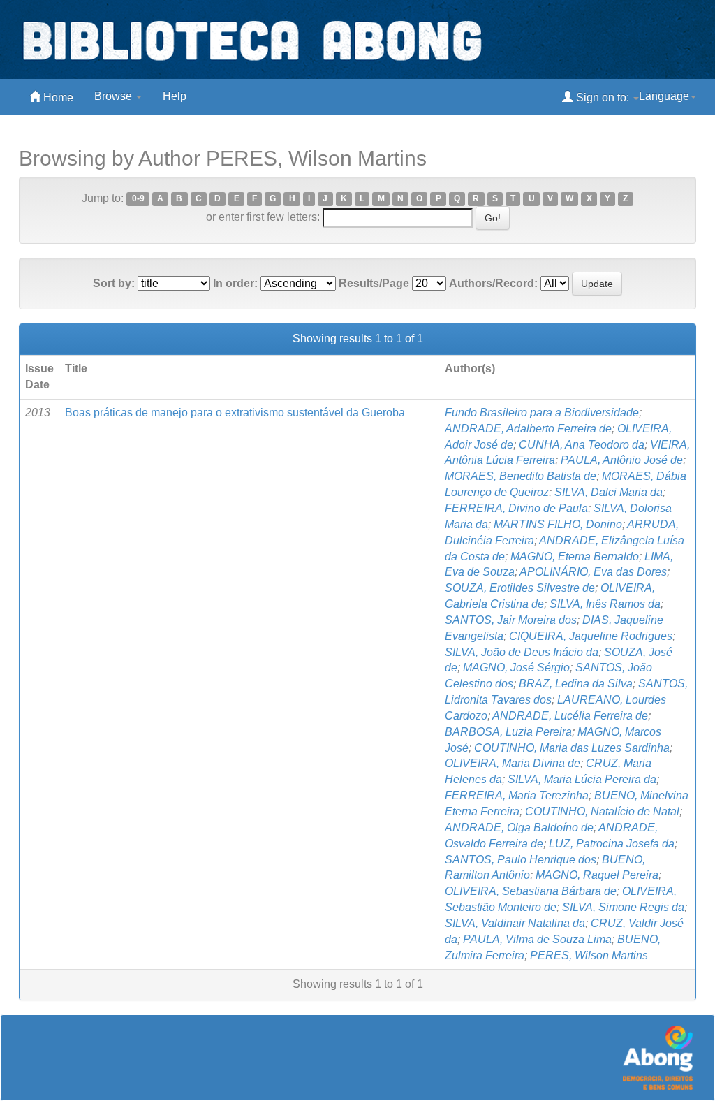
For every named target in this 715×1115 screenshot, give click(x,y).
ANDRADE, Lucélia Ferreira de (570, 716)
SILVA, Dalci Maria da (608, 492)
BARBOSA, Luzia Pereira (508, 732)
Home (56, 97)
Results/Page (374, 283)
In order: (235, 283)
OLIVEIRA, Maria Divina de (512, 763)
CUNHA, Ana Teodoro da (581, 445)
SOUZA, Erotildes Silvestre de (520, 588)
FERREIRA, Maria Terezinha (517, 795)
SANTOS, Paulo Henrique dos (520, 860)
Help (174, 96)
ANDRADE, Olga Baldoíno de (519, 827)
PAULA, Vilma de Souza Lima (537, 939)
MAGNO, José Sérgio (516, 667)
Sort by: (114, 283)
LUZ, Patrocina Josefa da (612, 844)
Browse (114, 96)
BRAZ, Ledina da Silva (576, 684)
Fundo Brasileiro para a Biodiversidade (542, 412)
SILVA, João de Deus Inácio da (521, 652)
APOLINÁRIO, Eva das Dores (593, 572)
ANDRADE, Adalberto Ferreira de (528, 429)
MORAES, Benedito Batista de (520, 476)
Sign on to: (602, 97)
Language (664, 96)
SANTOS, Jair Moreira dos (511, 620)
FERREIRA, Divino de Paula (516, 508)
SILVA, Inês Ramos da (605, 604)
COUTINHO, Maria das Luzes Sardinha (572, 748)
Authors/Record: (493, 283)
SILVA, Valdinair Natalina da (515, 923)
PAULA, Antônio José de (622, 460)
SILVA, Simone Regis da (623, 907)
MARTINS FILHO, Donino (558, 524)
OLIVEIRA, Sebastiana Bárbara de (531, 891)
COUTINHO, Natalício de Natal (602, 811)
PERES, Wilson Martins (589, 955)
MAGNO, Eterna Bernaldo (574, 556)
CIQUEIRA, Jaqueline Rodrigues (590, 636)
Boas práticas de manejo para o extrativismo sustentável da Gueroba (235, 412)
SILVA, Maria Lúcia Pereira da (582, 779)
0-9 (138, 199)
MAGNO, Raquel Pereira (597, 875)
